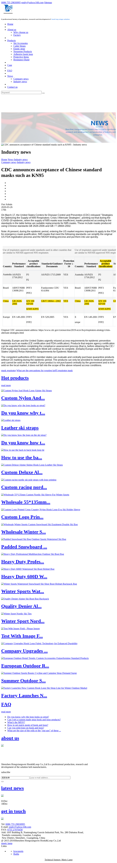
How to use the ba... (21, 457)
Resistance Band (21, 59)
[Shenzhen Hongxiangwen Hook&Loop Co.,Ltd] (8, 13)
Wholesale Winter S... (23, 532)
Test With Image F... (22, 636)
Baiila (16, 854)
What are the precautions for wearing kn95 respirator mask (44, 370)
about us (10, 738)
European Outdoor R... (25, 665)
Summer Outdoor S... (23, 680)
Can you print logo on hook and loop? (25, 728)
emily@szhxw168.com (32, 2)
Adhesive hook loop (23, 54)
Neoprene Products (22, 51)
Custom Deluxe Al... (22, 472)
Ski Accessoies (20, 43)
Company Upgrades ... (24, 651)
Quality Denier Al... (21, 606)
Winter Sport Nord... (22, 621)
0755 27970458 (15, 829)
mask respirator (8, 370)
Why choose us (20, 32)
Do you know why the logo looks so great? (28, 717)
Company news (20, 79)
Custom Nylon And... (23, 398)
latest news (12, 788)
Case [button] (9, 65)
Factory (17, 35)
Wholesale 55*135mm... (25, 502)
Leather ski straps (20, 427)
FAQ (6, 704)
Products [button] (11, 40)
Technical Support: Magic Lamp (59, 860)
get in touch (13, 811)
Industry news (20, 81)
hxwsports (18, 851)
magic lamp (6, 843)
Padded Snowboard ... (24, 546)
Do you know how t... (23, 442)
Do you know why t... (23, 413)
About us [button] (11, 29)
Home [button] (10, 24)
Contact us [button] (12, 87)
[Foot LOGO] (7, 761)
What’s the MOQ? (16, 722)
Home (4, 159)
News (10, 159)
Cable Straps (19, 46)
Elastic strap (19, 48)
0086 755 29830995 (11, 2)
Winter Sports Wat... (22, 591)
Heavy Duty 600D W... (24, 576)
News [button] (10, 76)
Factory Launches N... (24, 695)
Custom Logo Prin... (22, 517)
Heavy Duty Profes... (22, 561)
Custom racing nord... (24, 487)
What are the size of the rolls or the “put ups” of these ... (34, 730)
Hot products (15, 378)
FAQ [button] (9, 70)
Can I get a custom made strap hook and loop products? (34, 719)
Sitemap (48, 2)
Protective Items (21, 57)
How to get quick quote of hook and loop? (27, 725)
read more (6, 385)
